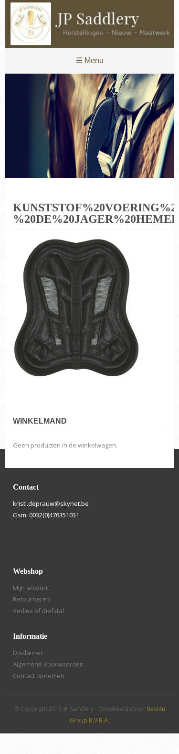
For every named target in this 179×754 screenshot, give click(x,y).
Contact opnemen (38, 675)
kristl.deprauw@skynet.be (51, 503)
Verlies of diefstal (38, 610)
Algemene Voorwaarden (48, 664)
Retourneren (31, 599)
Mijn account (31, 587)
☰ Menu (90, 60)
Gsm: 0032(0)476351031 (46, 515)
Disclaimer (28, 652)
